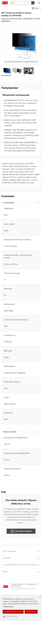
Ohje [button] (5, 572)
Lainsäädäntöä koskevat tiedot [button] (20, 565)
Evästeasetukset (16, 586)
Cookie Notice (8, 606)
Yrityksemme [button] (9, 551)
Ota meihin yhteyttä (23, 531)
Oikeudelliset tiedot (17, 584)
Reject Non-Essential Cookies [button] (13, 611)
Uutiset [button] (6, 558)
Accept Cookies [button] (31, 611)
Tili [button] (36, 8)
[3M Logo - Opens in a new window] (5, 3)
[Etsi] (33, 3)
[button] (10, 616)
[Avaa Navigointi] (39, 3)
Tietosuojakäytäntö (31, 584)
